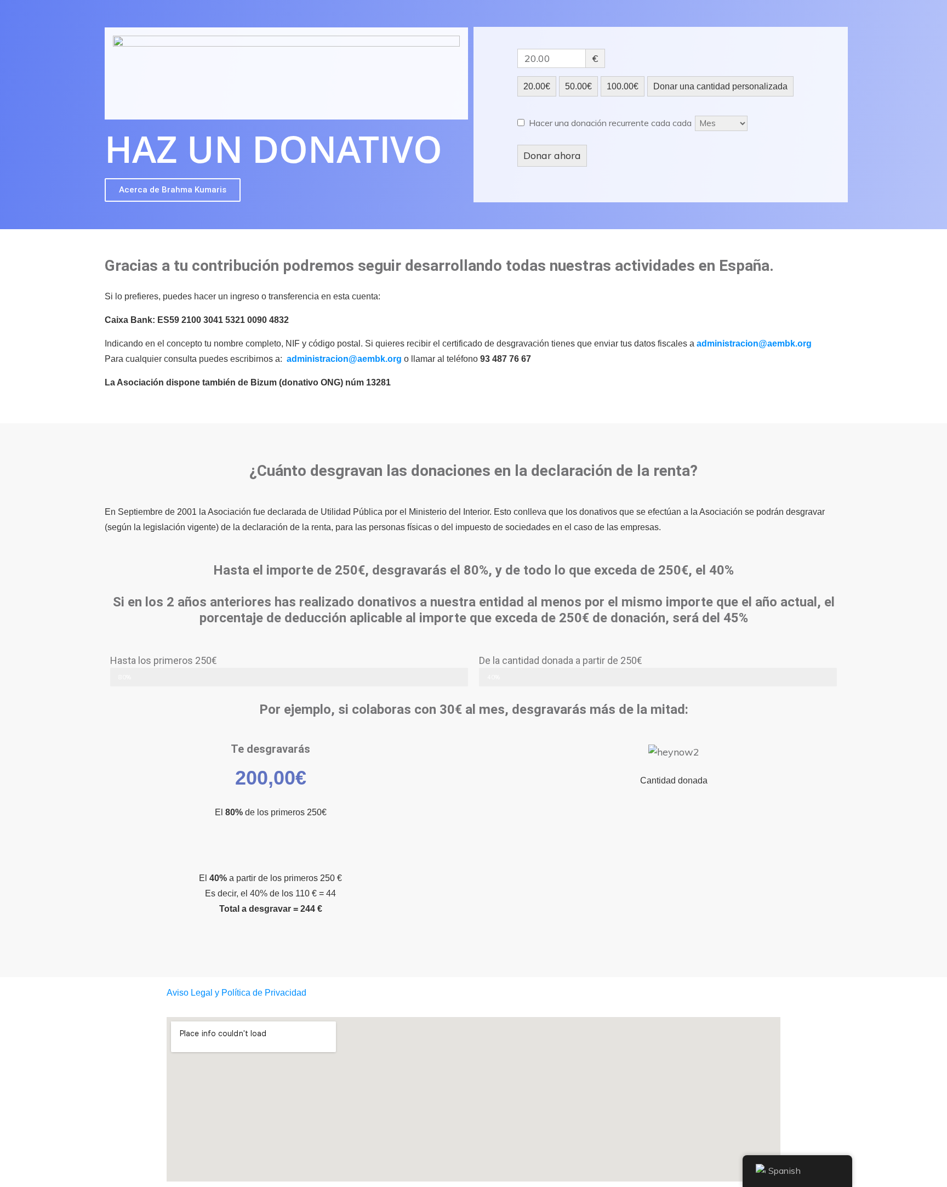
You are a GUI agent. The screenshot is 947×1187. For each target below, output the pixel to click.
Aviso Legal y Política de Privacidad (236, 992)
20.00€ (536, 86)
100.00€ (622, 86)
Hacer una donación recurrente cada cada (611, 122)
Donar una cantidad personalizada (720, 86)
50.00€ (578, 86)
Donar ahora (552, 155)
